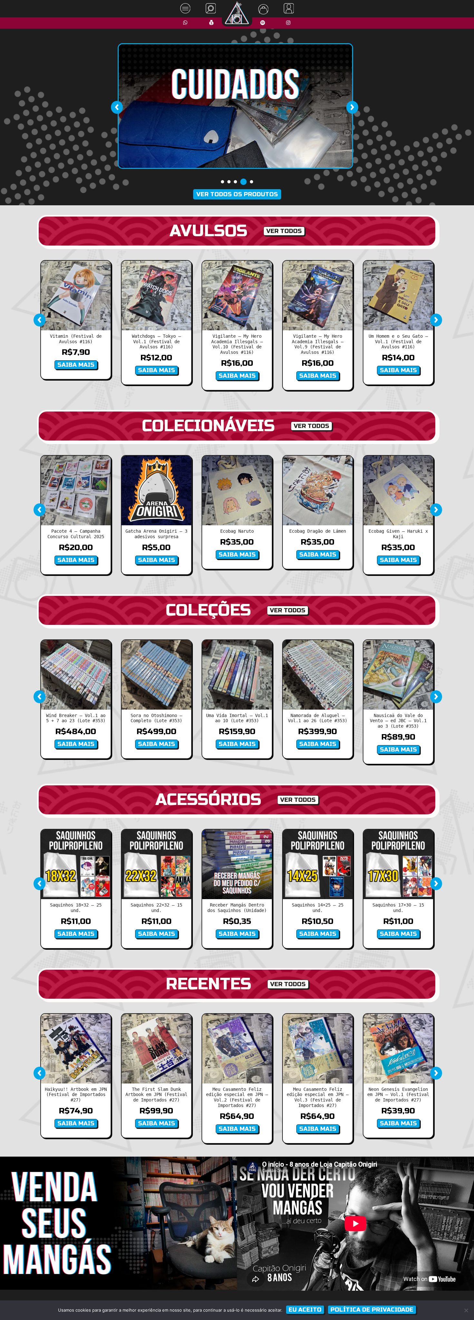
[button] (222, 181)
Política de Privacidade (372, 1309)
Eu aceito (305, 1309)
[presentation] (117, 107)
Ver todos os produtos (237, 194)
